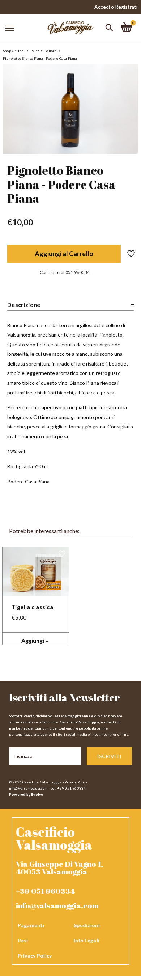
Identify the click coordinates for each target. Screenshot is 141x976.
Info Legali (86, 940)
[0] (126, 27)
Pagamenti (31, 925)
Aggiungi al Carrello (64, 254)
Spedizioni (87, 925)
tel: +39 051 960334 (68, 788)
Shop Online (13, 50)
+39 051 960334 (45, 891)
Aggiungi (35, 640)
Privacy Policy (75, 782)
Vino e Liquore (44, 50)
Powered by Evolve (26, 794)
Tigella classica (32, 606)
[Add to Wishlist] (128, 254)
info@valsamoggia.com (28, 788)
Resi (23, 940)
